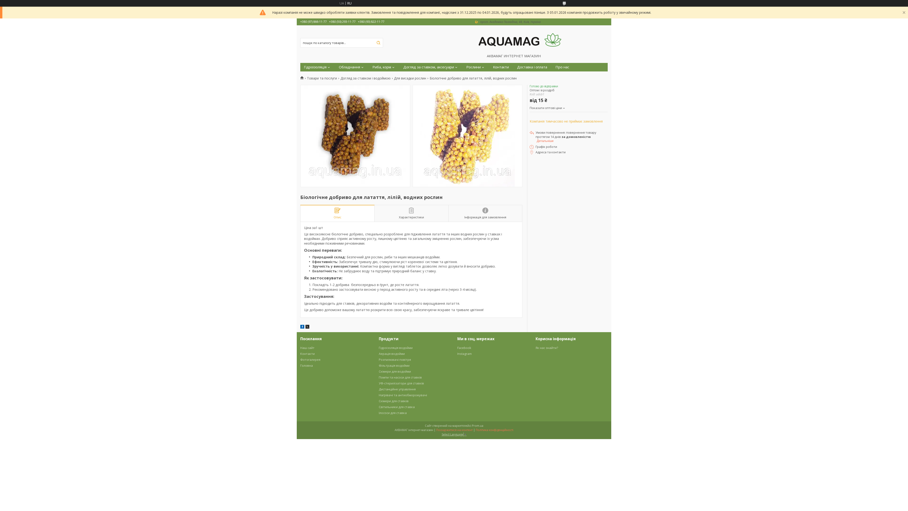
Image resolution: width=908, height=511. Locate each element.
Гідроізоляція (315, 67)
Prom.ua (477, 426)
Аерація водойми (392, 354)
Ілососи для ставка (393, 413)
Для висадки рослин (410, 78)
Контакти (501, 67)
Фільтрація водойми (394, 365)
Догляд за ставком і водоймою (365, 78)
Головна (306, 365)
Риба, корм (381, 67)
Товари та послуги (322, 78)
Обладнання (349, 67)
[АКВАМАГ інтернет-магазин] (520, 39)
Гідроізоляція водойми (396, 348)
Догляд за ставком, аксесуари (428, 67)
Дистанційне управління (397, 389)
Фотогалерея (310, 359)
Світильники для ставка (397, 407)
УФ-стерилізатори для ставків (401, 383)
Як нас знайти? (547, 348)
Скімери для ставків (394, 401)
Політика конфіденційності (494, 430)
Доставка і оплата (532, 67)
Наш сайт (307, 348)
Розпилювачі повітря (395, 359)
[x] (307, 327)
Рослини (473, 67)
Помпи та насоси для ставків (400, 377)
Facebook (464, 348)
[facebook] (302, 327)
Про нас (562, 67)
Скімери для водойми (395, 371)
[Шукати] (378, 43)
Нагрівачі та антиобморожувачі (403, 395)
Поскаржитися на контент (454, 430)
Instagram (464, 354)
